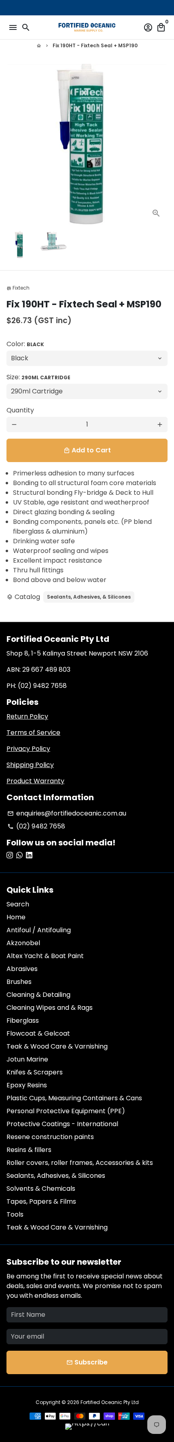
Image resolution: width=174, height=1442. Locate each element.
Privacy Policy (28, 748)
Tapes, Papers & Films (41, 1201)
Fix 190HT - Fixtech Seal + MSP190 (95, 45)
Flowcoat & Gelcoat (38, 1033)
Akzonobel (23, 943)
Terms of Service (33, 732)
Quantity (20, 410)
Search (17, 904)
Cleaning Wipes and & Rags (49, 1007)
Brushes (19, 981)
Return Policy (27, 716)
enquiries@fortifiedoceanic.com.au (66, 813)
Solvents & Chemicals (40, 1188)
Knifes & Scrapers (34, 1072)
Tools (14, 1214)
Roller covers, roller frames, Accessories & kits (79, 1162)
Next (160, 144)
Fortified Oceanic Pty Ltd (110, 1402)
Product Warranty (35, 781)
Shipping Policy (30, 764)
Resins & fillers (28, 1149)
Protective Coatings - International (62, 1124)
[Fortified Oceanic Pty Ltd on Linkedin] (29, 855)
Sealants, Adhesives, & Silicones (89, 596)
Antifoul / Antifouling (38, 930)
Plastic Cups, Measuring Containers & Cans (74, 1098)
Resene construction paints (50, 1136)
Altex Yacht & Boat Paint (45, 956)
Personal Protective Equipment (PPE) (65, 1111)
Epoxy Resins (26, 1085)
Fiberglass (22, 1020)
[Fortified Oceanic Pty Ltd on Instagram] (9, 855)
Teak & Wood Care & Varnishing (57, 1046)
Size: (38, 377)
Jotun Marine (27, 1059)
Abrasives (22, 968)
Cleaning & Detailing (38, 994)
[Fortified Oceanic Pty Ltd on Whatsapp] (19, 855)
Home (15, 917)
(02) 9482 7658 (36, 826)
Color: (25, 344)
